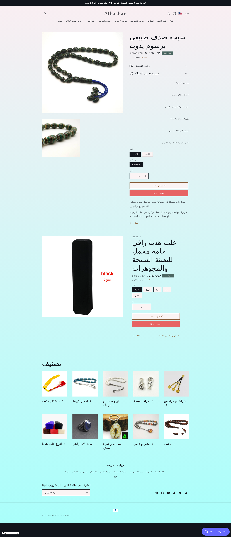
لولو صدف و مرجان (111, 403)
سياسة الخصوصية (137, 472)
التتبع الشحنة (159, 472)
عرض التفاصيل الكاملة (167, 335)
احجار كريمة (80, 401)
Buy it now (159, 193)
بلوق (115, 476)
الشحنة (144, 57)
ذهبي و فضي (141, 444)
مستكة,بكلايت (51, 401)
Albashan (52, 515)
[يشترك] (87, 492)
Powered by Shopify (63, 515)
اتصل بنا (149, 472)
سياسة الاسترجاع (120, 472)
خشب (168, 444)
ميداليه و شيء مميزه (112, 445)
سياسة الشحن (105, 472)
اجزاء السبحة (141, 401)
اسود (137, 289)
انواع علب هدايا (52, 444)
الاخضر (135, 154)
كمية (131, 171)
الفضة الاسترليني (83, 445)
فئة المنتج (94, 472)
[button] (45, 13)
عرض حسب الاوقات (80, 472)
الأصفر (149, 155)
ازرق (148, 289)
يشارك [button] (135, 223)
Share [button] (138, 335)
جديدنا (67, 472)
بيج (157, 289)
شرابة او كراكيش (175, 402)
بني (166, 289)
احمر (137, 295)
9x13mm (136, 165)
